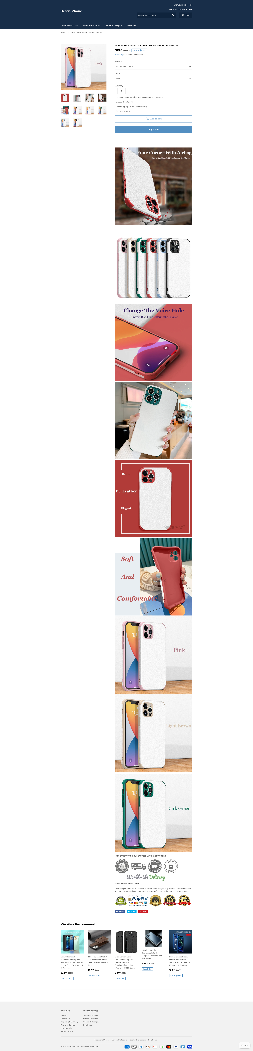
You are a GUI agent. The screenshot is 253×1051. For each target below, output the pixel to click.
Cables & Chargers (113, 25)
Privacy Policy (66, 1028)
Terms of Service (68, 1025)
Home (63, 32)
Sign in (171, 9)
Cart (187, 15)
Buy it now (154, 129)
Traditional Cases (69, 25)
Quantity (119, 86)
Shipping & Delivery (69, 1022)
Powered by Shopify (90, 1047)
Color (117, 73)
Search (64, 1015)
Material (119, 61)
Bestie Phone (71, 11)
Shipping (119, 54)
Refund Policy (67, 1031)
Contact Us (65, 1019)
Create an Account (185, 9)
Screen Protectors (91, 25)
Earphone (131, 25)
